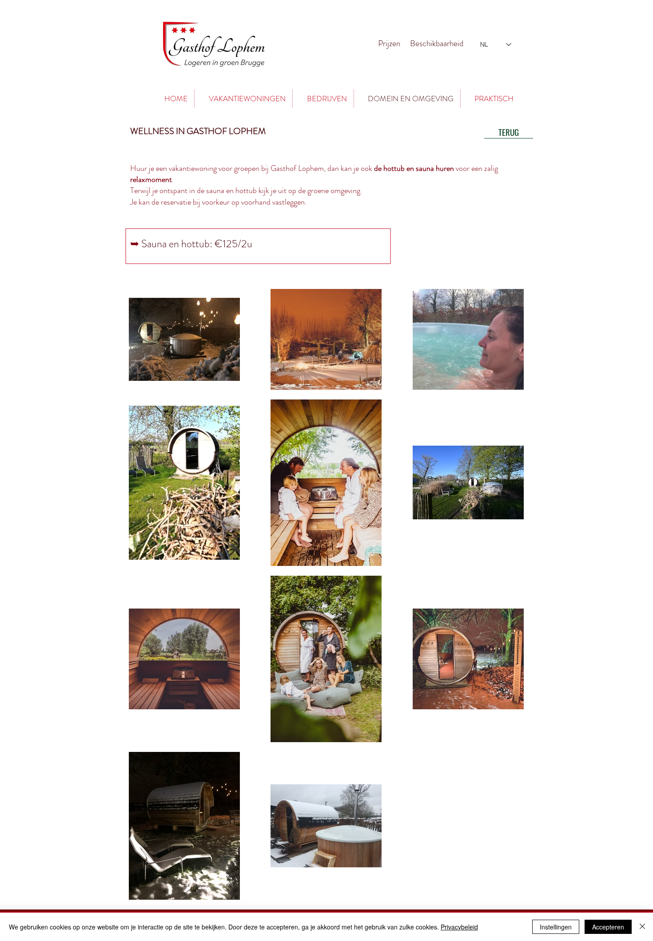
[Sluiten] (642, 927)
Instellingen (556, 926)
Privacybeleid (459, 926)
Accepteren (608, 926)
